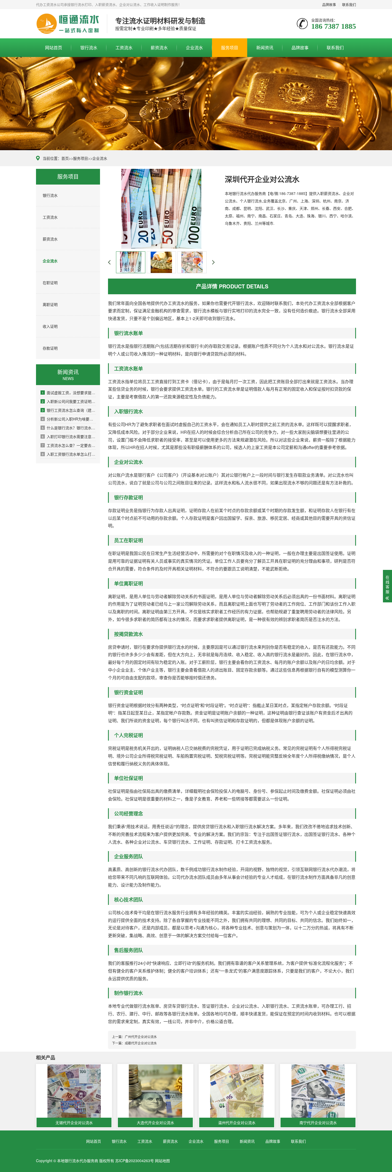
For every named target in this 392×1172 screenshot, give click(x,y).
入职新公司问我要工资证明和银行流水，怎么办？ (69, 401)
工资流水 (124, 47)
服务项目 (229, 47)
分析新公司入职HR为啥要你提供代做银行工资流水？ (69, 419)
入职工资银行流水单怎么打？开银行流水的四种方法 (69, 454)
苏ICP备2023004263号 (134, 1160)
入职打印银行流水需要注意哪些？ (69, 436)
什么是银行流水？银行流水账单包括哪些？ (69, 427)
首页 (65, 158)
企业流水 (194, 47)
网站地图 (162, 1160)
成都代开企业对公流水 (141, 1043)
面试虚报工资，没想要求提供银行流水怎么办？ (69, 392)
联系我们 (349, 4)
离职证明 (50, 304)
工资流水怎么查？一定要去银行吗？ (69, 445)
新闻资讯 (264, 47)
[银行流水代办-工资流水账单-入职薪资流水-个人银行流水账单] (67, 23)
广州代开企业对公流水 (141, 1036)
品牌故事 (329, 4)
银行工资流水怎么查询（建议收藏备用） (69, 410)
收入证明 (50, 326)
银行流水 (88, 47)
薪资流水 (159, 47)
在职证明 (50, 282)
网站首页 (53, 47)
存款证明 (50, 348)
